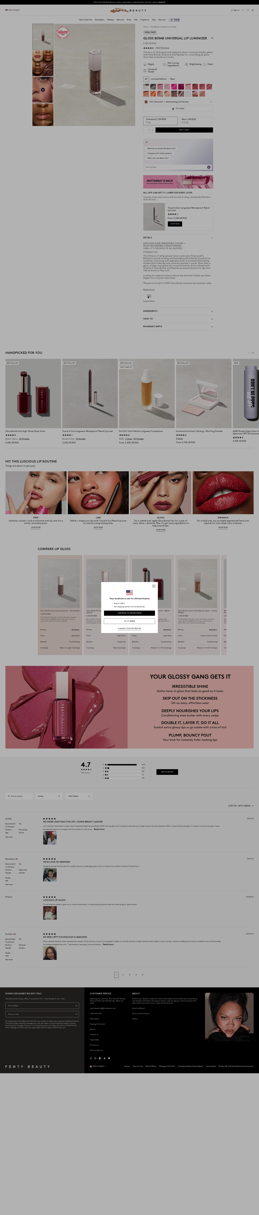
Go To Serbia (129, 621)
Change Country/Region (129, 628)
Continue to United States (129, 613)
